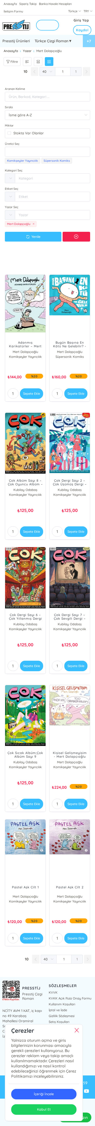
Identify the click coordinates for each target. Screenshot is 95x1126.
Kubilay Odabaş (25, 490)
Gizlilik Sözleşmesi (62, 1016)
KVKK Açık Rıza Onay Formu (70, 998)
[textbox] (47, 152)
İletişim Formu (13, 11)
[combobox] (47, 152)
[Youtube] (86, 1091)
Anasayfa (10, 4)
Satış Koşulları (59, 1022)
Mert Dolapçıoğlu (25, 352)
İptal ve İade (58, 1010)
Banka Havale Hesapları (55, 4)
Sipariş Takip (28, 4)
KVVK (53, 992)
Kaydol (82, 30)
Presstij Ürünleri (16, 41)
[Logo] (16, 25)
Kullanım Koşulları (62, 1004)
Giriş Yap (81, 20)
